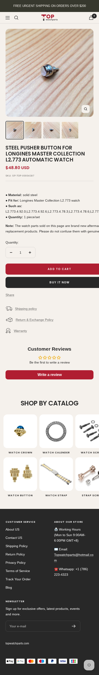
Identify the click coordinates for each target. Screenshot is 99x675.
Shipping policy (26, 309)
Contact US (14, 538)
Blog (9, 587)
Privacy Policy (16, 562)
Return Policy (15, 554)
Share (10, 295)
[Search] (16, 18)
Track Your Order (18, 579)
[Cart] (91, 17)
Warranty (20, 331)
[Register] (74, 626)
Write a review (50, 375)
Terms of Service (18, 571)
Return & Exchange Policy (34, 320)
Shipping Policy (17, 546)
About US (12, 529)
